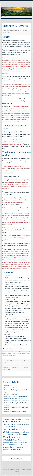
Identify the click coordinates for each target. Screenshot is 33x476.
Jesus (9, 353)
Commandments (15, 349)
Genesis (11, 427)
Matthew (9, 32)
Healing (19, 427)
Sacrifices (12, 445)
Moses (23, 434)
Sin (26, 444)
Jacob (22, 429)
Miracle (16, 435)
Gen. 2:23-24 (9, 284)
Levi (4, 434)
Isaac (5, 430)
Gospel (4, 32)
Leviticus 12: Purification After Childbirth (15, 411)
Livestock (9, 435)
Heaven (4, 353)
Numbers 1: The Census (10, 394)
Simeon (23, 445)
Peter (18, 353)
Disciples (23, 349)
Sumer (12, 447)
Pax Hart (6, 30)
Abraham (22, 419)
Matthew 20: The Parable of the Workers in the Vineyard (15, 368)
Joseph (22, 432)
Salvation (5, 355)
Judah (27, 432)
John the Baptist (14, 432)
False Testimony (24, 351)
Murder (14, 353)
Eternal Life (11, 351)
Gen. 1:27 (8, 275)
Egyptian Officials (21, 424)
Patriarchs (8, 440)
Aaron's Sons (13, 419)
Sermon (18, 445)
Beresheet (9, 422)
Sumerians (19, 447)
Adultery (7, 349)
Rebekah (25, 442)
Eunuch (17, 351)
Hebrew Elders (25, 427)
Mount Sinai (9, 437)
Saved (10, 355)
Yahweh (17, 449)
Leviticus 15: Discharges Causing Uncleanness (16, 400)
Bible (26, 30)
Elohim (27, 424)
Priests (19, 442)
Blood (18, 422)
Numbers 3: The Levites (10, 387)
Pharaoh (21, 440)
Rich (28, 353)
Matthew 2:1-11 (8, 385)
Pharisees (23, 353)
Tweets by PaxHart (16, 458)
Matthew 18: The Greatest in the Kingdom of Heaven (16, 362)
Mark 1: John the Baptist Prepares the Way (15, 396)
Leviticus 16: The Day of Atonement (13, 398)
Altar (27, 419)
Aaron (6, 419)
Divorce (4, 351)
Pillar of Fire (13, 442)
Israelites (13, 429)
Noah (18, 437)
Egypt (13, 424)
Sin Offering (6, 447)
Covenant (22, 422)
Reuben (5, 445)
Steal (14, 355)
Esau (4, 427)
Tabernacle (7, 450)
